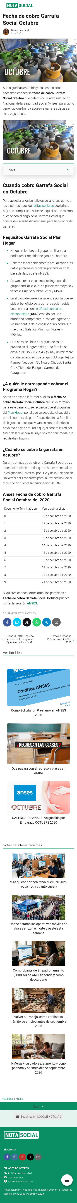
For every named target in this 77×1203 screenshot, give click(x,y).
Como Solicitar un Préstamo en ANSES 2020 (59, 639)
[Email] (56, 622)
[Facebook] (7, 622)
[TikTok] (30, 1157)
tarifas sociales (43, 205)
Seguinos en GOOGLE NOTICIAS (41, 1116)
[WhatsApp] (36, 622)
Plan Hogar (15, 412)
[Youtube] (22, 1157)
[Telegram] (46, 622)
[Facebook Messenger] (17, 622)
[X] (27, 622)
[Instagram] (14, 1157)
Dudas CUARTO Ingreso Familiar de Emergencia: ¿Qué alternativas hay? (20, 639)
